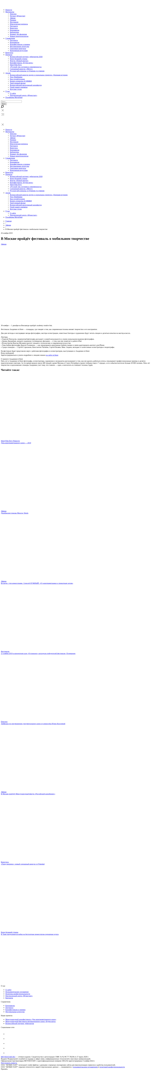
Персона (13, 14)
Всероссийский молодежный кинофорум (26, 85)
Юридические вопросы (19, 24)
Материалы (9, 12)
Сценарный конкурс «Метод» (21, 69)
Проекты (8, 55)
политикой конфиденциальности (112, 1067)
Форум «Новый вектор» (19, 61)
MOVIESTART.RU (8, 1057)
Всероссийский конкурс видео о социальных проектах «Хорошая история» (39, 75)
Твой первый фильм (17, 83)
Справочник (10, 38)
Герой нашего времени (19, 87)
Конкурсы (14, 28)
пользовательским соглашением (85, 1067)
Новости (8, 10)
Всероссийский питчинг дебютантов (19, 1023)
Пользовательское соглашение (17, 992)
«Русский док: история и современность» (26, 67)
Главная (8, 221)
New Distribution (16, 77)
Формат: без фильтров (18, 34)
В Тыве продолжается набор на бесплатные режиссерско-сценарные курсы (30, 934)
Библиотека (14, 32)
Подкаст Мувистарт (17, 16)
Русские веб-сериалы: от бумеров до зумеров (27, 71)
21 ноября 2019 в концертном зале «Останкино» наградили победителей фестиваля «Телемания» (38, 653)
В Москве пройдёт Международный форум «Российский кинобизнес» (28, 794)
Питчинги (14, 26)
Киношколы (14, 30)
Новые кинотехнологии (19, 36)
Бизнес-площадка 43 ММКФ (21, 81)
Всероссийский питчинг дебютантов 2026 (26, 57)
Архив (7, 73)
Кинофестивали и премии (20, 44)
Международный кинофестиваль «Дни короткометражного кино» (30, 1019)
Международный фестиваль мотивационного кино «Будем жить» (30, 1021)
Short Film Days (16, 65)
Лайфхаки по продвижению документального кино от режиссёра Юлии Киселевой (33, 724)
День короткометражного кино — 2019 (16, 443)
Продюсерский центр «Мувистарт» (23, 95)
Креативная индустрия (19, 51)
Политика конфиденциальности (17, 994)
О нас (7, 91)
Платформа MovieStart (13, 97)
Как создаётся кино (17, 79)
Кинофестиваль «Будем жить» (21, 63)
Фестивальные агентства (19, 46)
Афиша (12, 18)
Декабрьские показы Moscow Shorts (14, 513)
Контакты (9, 998)
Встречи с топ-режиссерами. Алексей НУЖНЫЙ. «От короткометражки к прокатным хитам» (37, 583)
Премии (13, 20)
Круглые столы (16, 89)
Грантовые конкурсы (18, 48)
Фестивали (14, 22)
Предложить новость (9, 1063)
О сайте (13, 93)
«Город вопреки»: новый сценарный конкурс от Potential (23, 864)
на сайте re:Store (52, 355)
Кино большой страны (18, 59)
